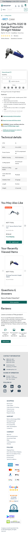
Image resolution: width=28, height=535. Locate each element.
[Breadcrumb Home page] (1, 15)
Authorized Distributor (12, 436)
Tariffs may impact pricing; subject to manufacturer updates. (12, 130)
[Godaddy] (10, 516)
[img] (15, 19)
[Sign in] (16, 6)
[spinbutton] (6, 77)
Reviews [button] (16, 35)
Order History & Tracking (13, 407)
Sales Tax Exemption (12, 426)
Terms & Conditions (11, 459)
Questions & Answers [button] (16, 38)
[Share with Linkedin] (16, 87)
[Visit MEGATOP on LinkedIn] (12, 386)
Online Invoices (10, 409)
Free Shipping (10, 236)
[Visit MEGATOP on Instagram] (4, 391)
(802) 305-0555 (10, 362)
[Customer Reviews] (13, 498)
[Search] (25, 9)
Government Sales (11, 438)
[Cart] (25, 6)
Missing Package (11, 422)
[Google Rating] (13, 488)
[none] (3, 9)
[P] (23, 87)
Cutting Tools (7, 15)
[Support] (19, 6)
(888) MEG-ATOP (10, 360)
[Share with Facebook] (4, 87)
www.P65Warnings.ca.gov (11, 126)
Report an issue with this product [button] (12, 120)
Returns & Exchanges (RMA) (13, 419)
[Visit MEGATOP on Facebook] (4, 386)
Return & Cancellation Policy (13, 453)
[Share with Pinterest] (12, 87)
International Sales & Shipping (14, 452)
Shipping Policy (10, 450)
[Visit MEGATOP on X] (12, 391)
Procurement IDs (11, 424)
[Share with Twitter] (8, 87)
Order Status (10, 405)
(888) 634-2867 (10, 359)
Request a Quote (11, 413)
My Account (9, 403)
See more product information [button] (12, 116)
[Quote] (22, 6)
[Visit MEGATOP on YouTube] (19, 391)
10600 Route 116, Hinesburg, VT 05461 (11, 365)
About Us (9, 434)
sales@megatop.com (11, 369)
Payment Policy (10, 455)
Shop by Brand (10, 411)
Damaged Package (11, 421)
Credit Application (11, 442)
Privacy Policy (10, 457)
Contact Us (9, 428)
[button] (10, 72)
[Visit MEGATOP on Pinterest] (19, 386)
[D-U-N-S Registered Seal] (14, 508)
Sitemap (9, 444)
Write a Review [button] (5, 38)
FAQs (8, 440)
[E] (19, 87)
